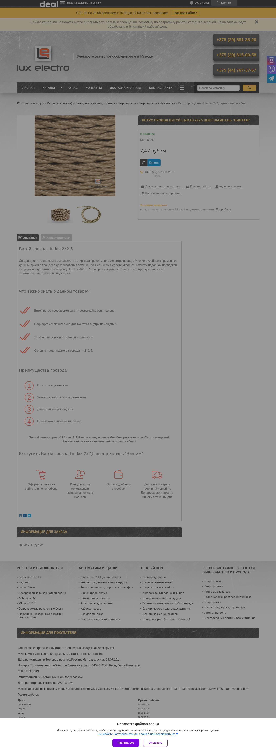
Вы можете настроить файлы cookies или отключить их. (136, 734)
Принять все (126, 742)
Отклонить (155, 742)
